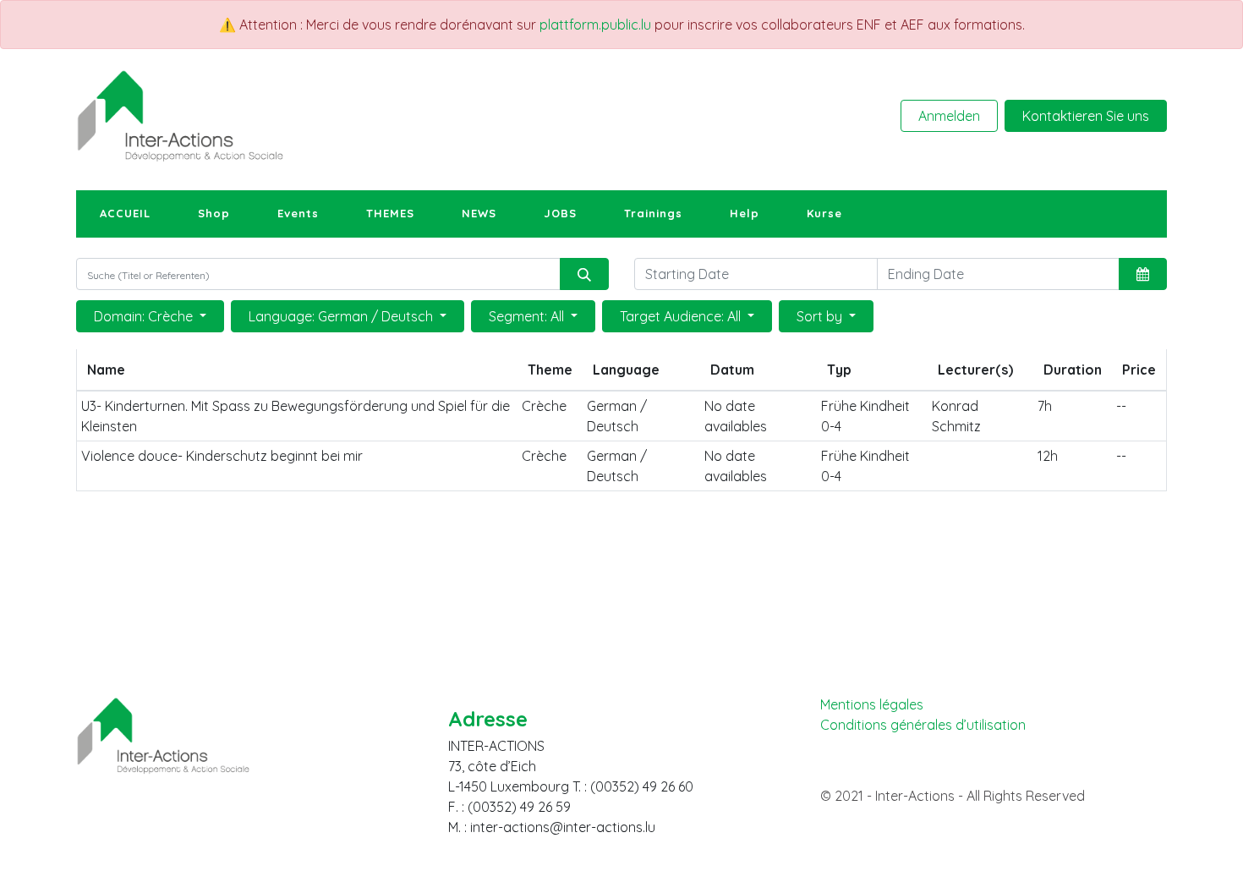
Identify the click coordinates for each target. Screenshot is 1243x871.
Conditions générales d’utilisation (923, 725)
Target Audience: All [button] (682, 316)
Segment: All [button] (528, 316)
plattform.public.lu (595, 24)
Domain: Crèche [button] (145, 316)
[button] (1142, 274)
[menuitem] (125, 214)
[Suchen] (584, 274)
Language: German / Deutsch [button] (342, 316)
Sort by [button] (821, 316)
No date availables (735, 416)
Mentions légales (871, 704)
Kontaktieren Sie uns (1085, 115)
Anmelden (949, 115)
